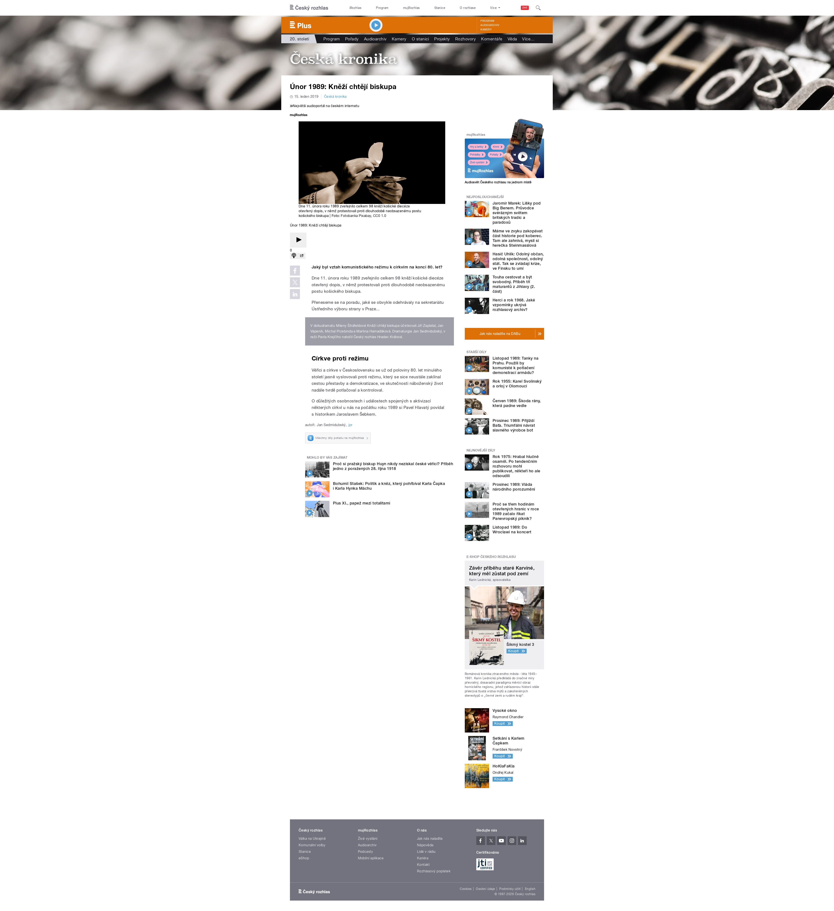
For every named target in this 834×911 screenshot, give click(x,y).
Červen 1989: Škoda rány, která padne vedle (517, 403)
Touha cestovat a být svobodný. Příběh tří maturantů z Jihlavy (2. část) (514, 284)
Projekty (442, 38)
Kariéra (422, 858)
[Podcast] (294, 256)
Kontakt (423, 865)
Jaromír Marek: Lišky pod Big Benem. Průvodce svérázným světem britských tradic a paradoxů (517, 213)
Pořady (352, 38)
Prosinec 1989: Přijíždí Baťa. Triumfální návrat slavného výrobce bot (514, 425)
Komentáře (491, 38)
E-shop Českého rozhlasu (491, 557)
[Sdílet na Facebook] (295, 271)
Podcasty (365, 852)
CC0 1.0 (379, 216)
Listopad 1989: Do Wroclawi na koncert (512, 529)
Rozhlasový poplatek (433, 871)
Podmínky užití (510, 889)
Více (528, 38)
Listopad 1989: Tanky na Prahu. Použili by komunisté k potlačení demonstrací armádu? (515, 365)
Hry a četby (476, 146)
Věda (512, 38)
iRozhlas (355, 8)
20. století (299, 38)
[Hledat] (538, 8)
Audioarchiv (489, 25)
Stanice (439, 8)
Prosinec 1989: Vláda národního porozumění (514, 486)
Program (382, 8)
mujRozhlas (411, 8)
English (530, 889)
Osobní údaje (485, 889)
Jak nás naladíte (430, 839)
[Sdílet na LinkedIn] (295, 294)
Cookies (466, 889)
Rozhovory (465, 38)
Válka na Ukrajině (312, 839)
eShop (304, 858)
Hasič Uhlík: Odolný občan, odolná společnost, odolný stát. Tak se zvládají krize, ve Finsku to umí (518, 261)
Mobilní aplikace (371, 858)
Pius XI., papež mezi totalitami (361, 503)
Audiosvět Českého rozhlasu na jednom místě (498, 182)
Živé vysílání (477, 162)
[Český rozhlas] (309, 8)
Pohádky (475, 154)
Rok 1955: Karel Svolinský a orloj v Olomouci (517, 383)
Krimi (496, 146)
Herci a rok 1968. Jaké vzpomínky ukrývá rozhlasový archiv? (514, 305)
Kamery (486, 29)
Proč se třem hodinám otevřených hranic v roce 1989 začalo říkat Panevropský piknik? (516, 511)
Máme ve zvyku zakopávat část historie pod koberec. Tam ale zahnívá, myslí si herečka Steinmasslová (518, 238)
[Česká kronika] (417, 59)
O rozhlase (468, 8)
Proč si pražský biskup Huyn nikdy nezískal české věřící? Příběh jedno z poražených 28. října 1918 (393, 466)
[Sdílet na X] (295, 282)
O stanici (420, 38)
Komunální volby (312, 845)
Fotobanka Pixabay (356, 216)
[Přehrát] (298, 240)
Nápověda (425, 845)
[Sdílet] (302, 256)
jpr (350, 425)
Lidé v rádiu (426, 852)
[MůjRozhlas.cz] (298, 115)
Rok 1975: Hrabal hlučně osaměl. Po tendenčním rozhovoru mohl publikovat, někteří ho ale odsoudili (516, 466)
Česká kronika (335, 96)
